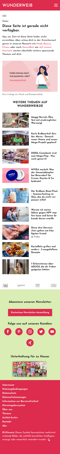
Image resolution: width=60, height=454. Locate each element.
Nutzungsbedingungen (15, 389)
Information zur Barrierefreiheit (20, 401)
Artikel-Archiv (10, 418)
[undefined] (34, 288)
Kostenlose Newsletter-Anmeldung (30, 312)
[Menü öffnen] (56, 5)
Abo (4, 426)
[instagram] (30, 332)
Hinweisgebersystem (13, 405)
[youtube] (52, 332)
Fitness (6, 47)
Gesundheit (28, 47)
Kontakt (6, 422)
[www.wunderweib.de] (17, 5)
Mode (39, 44)
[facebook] (7, 332)
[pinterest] (19, 332)
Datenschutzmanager (14, 397)
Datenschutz (9, 393)
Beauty (47, 44)
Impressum (8, 385)
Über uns (7, 409)
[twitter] (41, 332)
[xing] (30, 343)
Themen (6, 413)
